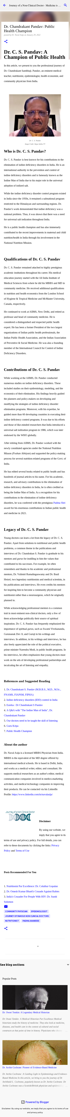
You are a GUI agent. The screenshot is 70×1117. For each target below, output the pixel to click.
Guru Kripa (12, 725)
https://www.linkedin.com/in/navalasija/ (32, 794)
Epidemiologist (39, 911)
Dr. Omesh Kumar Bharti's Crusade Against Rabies (33, 891)
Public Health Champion (19, 731)
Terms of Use (22, 850)
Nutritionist (12, 921)
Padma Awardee (31, 921)
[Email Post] (6, 908)
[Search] (65, 5)
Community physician (16, 911)
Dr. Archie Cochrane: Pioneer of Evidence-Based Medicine (29, 1067)
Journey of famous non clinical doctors (27, 916)
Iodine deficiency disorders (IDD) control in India (32, 699)
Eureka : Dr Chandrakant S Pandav (25, 705)
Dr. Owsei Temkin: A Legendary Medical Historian (25, 1012)
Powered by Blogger (37, 1102)
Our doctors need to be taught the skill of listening (32, 720)
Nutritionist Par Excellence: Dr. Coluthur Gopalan (32, 886)
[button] (6, 41)
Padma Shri (59, 502)
